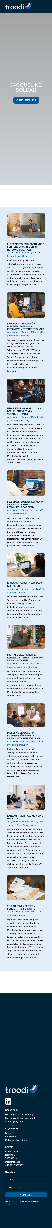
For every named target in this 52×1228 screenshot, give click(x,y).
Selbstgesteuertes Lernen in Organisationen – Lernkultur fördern (25, 504)
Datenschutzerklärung (16, 1139)
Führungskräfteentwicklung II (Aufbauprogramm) (20, 1119)
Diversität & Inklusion (17, 744)
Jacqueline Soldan (20, 252)
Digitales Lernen (17, 592)
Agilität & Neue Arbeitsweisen (21, 824)
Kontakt (9, 1147)
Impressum (11, 1136)
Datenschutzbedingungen (15, 1204)
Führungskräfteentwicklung (19, 1114)
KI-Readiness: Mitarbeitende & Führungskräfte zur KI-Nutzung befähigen (26, 246)
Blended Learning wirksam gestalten (24, 584)
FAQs (8, 1132)
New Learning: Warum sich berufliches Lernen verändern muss (24, 410)
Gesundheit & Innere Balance (23, 666)
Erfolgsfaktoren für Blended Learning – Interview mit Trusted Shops (25, 326)
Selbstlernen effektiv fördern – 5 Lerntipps (21, 907)
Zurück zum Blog (26, 100)
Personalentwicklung (17, 256)
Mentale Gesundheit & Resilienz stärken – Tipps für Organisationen (25, 657)
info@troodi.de (12, 1161)
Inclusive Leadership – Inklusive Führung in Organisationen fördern (23, 735)
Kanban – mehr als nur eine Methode (25, 817)
